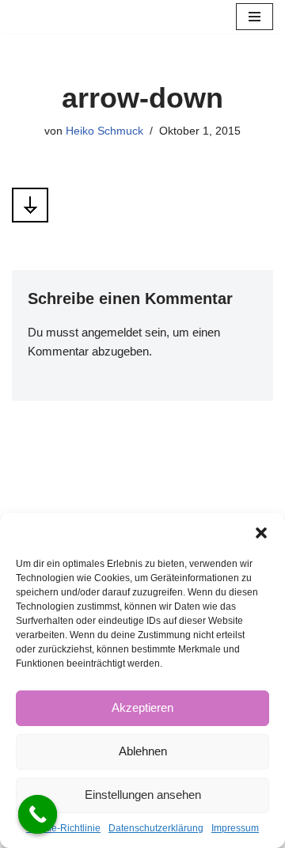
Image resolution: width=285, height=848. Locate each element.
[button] (261, 533)
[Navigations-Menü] (254, 16)
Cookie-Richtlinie (63, 828)
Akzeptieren (142, 707)
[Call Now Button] (38, 815)
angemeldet (112, 332)
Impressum (235, 828)
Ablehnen (143, 751)
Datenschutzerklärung (155, 828)
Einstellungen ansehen (143, 794)
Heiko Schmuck (104, 131)
